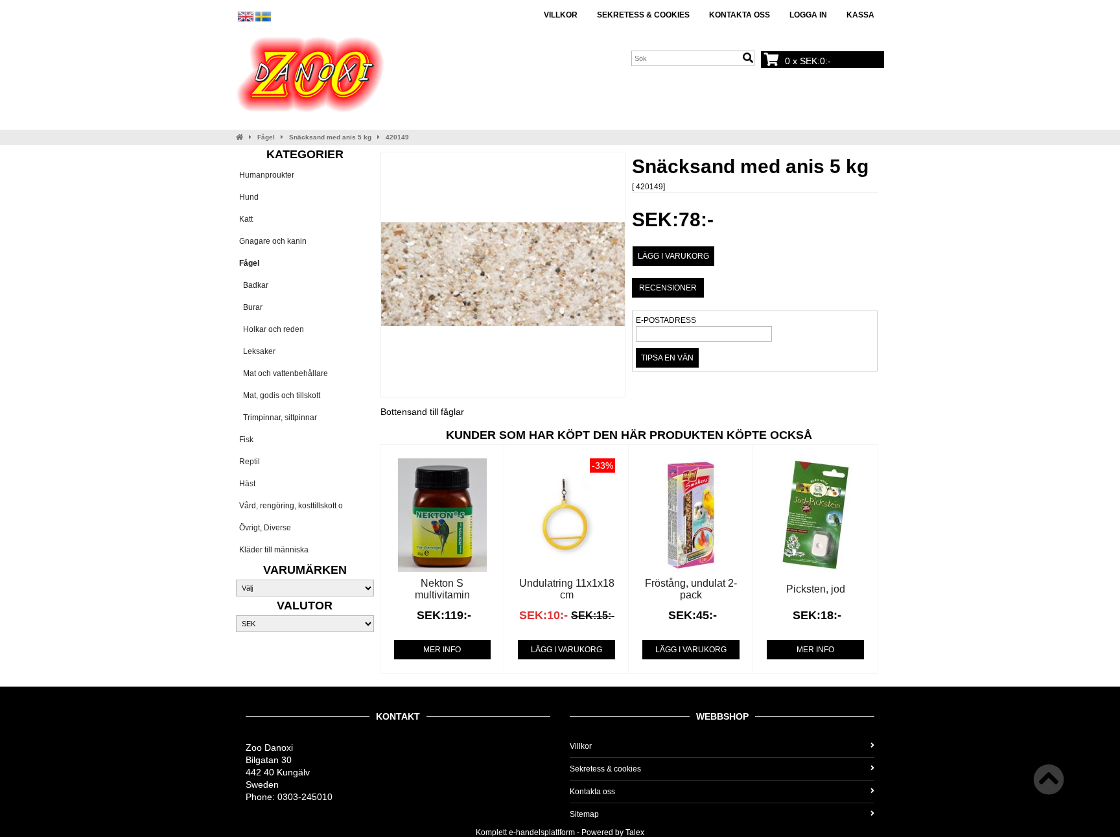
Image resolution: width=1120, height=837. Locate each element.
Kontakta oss (739, 14)
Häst (247, 483)
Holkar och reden (271, 329)
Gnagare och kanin (273, 241)
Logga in (808, 14)
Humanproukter (266, 175)
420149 (397, 137)
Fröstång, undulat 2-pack (691, 589)
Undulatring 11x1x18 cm (566, 589)
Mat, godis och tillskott (279, 395)
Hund (249, 197)
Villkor (561, 14)
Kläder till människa (274, 549)
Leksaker (257, 351)
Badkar (253, 285)
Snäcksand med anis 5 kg (330, 137)
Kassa (860, 14)
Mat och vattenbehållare (283, 373)
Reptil (249, 461)
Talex (634, 832)
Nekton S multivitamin (442, 589)
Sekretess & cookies (643, 14)
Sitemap (584, 814)
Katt (246, 219)
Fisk (246, 439)
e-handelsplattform (542, 832)
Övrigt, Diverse (265, 527)
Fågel (266, 137)
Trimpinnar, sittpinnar (278, 417)
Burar (250, 307)
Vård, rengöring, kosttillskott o (291, 505)
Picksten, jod (815, 589)
